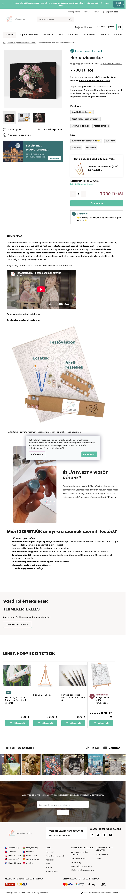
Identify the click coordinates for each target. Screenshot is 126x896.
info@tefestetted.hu (62, 835)
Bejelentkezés (83, 27)
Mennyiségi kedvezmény (81, 866)
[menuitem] (9, 35)
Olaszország (31, 855)
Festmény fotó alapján (55, 856)
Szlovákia (12, 851)
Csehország (13, 848)
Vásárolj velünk (73, 12)
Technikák (50, 852)
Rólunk (86, 12)
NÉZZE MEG (118, 4)
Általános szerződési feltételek (79, 853)
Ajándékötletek (52, 871)
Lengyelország (14, 855)
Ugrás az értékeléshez (111, 63)
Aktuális (49, 867)
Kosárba (98, 203)
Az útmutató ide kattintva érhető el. (24, 314)
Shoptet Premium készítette (94, 893)
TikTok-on (111, 497)
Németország (14, 859)
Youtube (114, 748)
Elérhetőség (99, 12)
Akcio (48, 863)
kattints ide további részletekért (94, 80)
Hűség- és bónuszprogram (82, 870)
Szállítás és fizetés (84, 184)
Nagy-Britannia (14, 863)
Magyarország (32, 848)
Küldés (63, 812)
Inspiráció (50, 860)
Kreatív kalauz (102, 854)
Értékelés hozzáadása (17, 624)
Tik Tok (95, 748)
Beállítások (37, 454)
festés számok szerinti (67, 246)
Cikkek (98, 858)
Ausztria (29, 863)
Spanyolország (32, 859)
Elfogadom (89, 454)
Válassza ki (19, 723)
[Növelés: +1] (83, 194)
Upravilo (112, 893)
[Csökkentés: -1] (73, 194)
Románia (30, 851)
